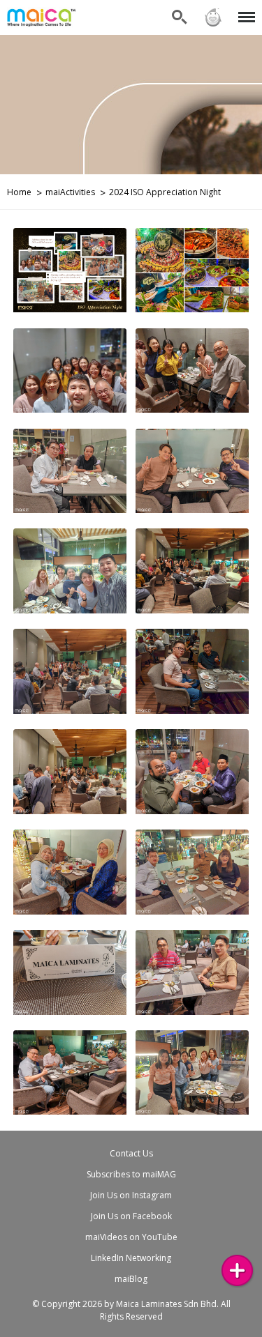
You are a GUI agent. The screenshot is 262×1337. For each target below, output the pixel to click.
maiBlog (131, 1279)
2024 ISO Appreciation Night (165, 192)
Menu (244, 8)
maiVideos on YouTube (131, 1237)
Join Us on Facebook (131, 1216)
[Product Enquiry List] (237, 1270)
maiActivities (70, 192)
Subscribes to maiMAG (131, 1174)
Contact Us (131, 1153)
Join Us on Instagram (131, 1195)
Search (179, 8)
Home (19, 192)
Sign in (212, 8)
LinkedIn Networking (131, 1258)
